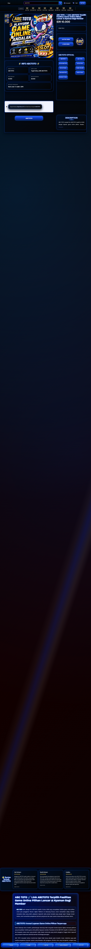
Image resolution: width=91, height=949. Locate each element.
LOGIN (28, 945)
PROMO (11, 945)
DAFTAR (46, 945)
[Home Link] (17, 3)
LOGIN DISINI (65, 44)
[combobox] (41, 3)
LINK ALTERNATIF (64, 945)
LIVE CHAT (81, 945)
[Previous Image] (12, 37)
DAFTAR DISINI (66, 39)
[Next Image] (50, 37)
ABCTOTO (29, 118)
